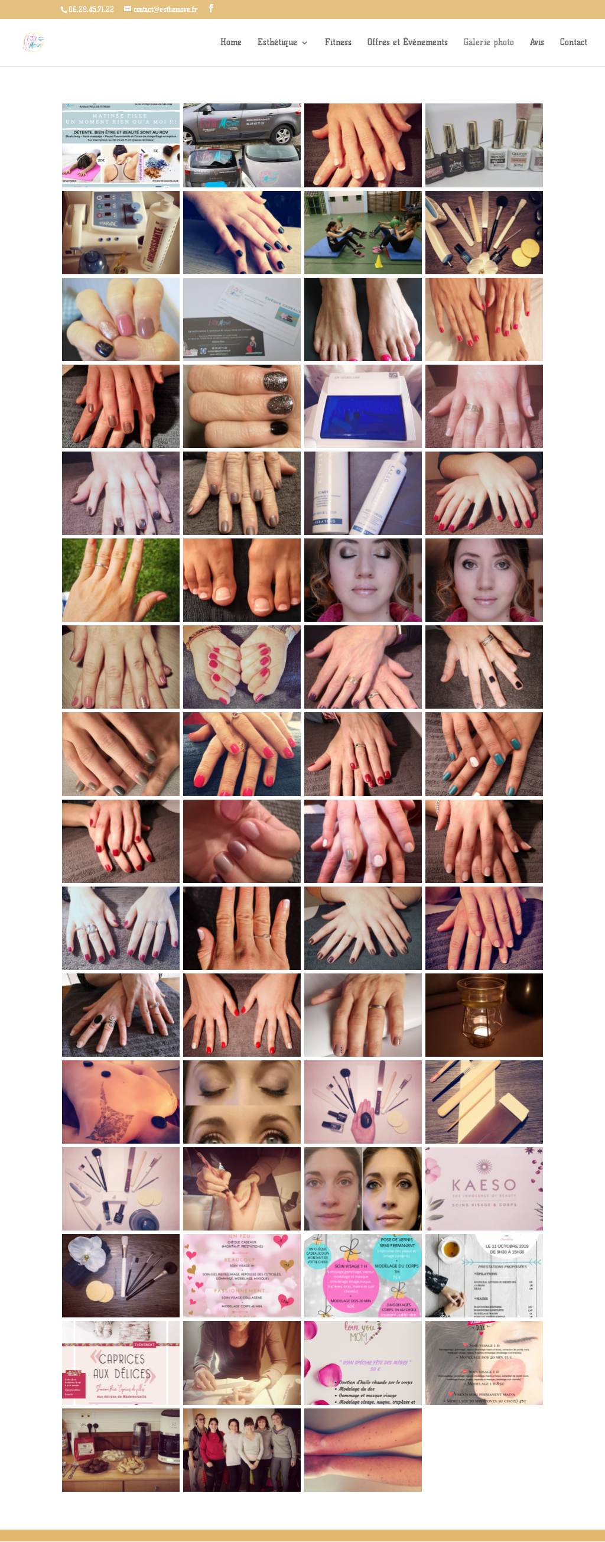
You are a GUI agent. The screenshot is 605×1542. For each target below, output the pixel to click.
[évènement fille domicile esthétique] (121, 1489)
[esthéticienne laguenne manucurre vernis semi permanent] (484, 706)
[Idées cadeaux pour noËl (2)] (363, 1315)
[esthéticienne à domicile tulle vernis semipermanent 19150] (121, 358)
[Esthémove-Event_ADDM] (121, 1402)
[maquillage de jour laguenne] (242, 1141)
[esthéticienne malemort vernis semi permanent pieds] (363, 358)
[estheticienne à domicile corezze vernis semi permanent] (242, 1054)
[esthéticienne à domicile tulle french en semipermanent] (484, 967)
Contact (573, 42)
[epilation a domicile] (363, 1489)
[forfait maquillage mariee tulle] (363, 1228)
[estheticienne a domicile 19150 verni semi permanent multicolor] (242, 880)
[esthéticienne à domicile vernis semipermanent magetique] (363, 967)
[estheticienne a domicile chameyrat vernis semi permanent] (121, 793)
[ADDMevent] (484, 1315)
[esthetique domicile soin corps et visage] (484, 1228)
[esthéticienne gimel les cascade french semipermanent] (242, 967)
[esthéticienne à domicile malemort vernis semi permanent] (121, 967)
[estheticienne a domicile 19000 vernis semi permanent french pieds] (242, 619)
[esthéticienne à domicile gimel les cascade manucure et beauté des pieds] (484, 532)
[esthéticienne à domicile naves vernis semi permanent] (121, 532)
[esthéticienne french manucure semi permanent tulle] (121, 1054)
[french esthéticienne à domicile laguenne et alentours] (484, 880)
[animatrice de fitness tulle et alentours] (363, 272)
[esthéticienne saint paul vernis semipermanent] (242, 706)
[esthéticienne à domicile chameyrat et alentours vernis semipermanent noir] (242, 272)
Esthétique (277, 42)
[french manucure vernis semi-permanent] (242, 1228)
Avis (537, 42)
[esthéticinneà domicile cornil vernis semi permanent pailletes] (363, 706)
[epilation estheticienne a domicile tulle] (484, 1141)
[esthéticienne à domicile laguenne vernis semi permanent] (363, 1054)
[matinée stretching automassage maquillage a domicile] (242, 1489)
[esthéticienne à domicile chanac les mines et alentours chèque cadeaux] (242, 358)
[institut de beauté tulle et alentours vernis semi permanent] (242, 445)
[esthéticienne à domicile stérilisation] (363, 445)
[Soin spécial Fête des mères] (363, 1402)
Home (231, 42)
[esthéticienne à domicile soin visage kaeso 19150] (363, 532)
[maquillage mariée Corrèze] (121, 1315)
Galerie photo (489, 42)
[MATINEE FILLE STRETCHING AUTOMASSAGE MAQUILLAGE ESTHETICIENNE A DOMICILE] (121, 185)
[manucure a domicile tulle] (242, 1402)
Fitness (338, 42)
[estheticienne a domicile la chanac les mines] (121, 880)
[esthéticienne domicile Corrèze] (363, 1141)
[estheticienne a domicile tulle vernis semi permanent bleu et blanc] (484, 793)
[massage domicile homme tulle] (121, 1141)
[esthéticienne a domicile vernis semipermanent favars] (121, 619)
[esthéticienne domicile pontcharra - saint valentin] (242, 1315)
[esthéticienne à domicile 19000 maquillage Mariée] (363, 619)
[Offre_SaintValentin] (484, 1402)
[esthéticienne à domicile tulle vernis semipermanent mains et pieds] (484, 358)
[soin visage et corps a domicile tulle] (121, 1228)
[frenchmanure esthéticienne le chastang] (484, 445)
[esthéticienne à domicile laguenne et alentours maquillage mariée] (484, 619)
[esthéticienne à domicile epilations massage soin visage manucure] (484, 272)
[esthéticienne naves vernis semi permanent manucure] (121, 445)
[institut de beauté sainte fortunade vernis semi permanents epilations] (242, 532)
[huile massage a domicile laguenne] (484, 1054)
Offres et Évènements (407, 42)
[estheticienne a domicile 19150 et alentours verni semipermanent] (363, 793)
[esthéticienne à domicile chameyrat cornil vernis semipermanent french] (363, 185)
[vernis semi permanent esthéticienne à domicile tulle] (363, 880)
